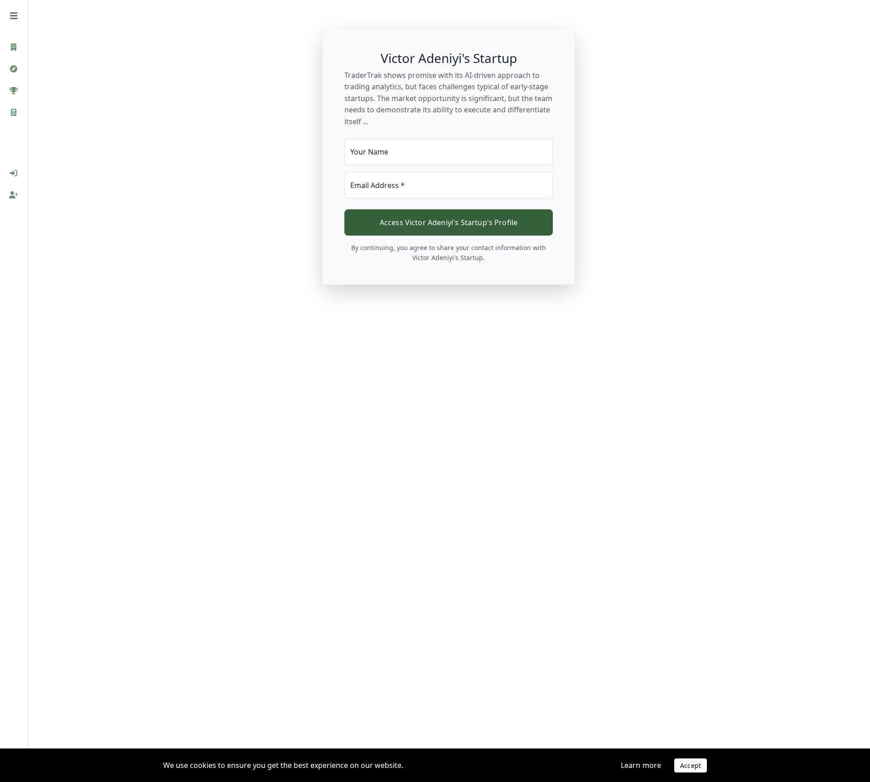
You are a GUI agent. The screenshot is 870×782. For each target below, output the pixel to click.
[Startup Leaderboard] (13, 90)
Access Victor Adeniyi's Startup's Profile (449, 222)
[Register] (13, 195)
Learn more (641, 765)
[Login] (13, 173)
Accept (690, 765)
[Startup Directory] (13, 69)
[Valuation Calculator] (13, 112)
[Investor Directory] (13, 47)
